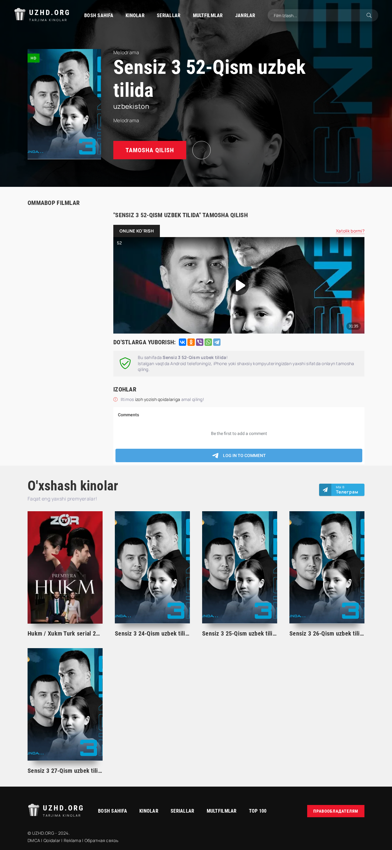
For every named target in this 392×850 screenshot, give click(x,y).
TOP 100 (258, 811)
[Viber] (199, 342)
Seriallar (169, 15)
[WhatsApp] (208, 342)
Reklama (72, 840)
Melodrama (126, 120)
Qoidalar (51, 840)
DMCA (34, 840)
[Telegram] (217, 342)
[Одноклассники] (191, 342)
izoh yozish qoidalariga (158, 399)
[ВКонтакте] (182, 342)
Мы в (347, 490)
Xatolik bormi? (350, 231)
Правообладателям (335, 811)
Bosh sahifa (98, 15)
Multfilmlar (208, 15)
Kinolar (135, 15)
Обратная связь (101, 840)
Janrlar (245, 15)
